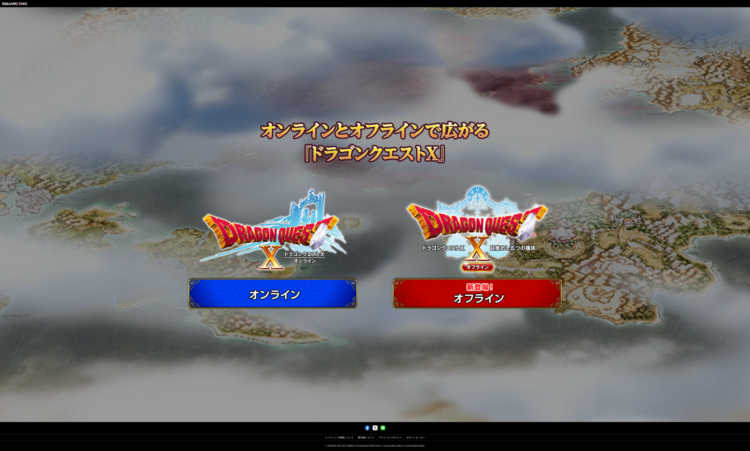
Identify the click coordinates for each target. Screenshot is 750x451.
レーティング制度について (339, 437)
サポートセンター (415, 437)
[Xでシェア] (375, 429)
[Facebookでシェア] (367, 429)
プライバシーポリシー (390, 437)
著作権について (366, 437)
